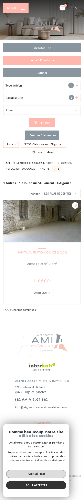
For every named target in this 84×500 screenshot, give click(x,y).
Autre (46, 169)
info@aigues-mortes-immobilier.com (41, 407)
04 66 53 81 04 (31, 399)
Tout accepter (36, 485)
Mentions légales (71, 475)
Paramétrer (36, 474)
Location (66, 163)
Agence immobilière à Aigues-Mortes (29, 162)
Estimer (42, 72)
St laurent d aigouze (21, 169)
